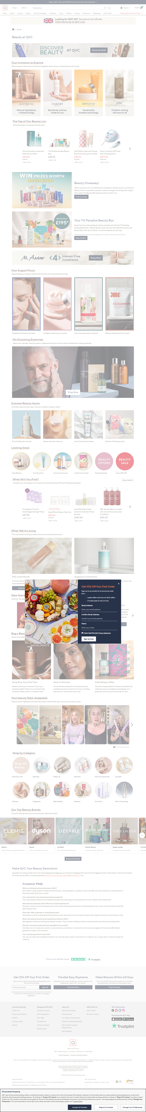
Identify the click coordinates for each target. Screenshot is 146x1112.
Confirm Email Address (90, 614)
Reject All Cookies (106, 1107)
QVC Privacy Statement (103, 633)
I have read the (97, 633)
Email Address (87, 605)
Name (84, 623)
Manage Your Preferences (132, 1107)
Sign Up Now (89, 639)
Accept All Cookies (79, 1107)
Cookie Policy (77, 1101)
